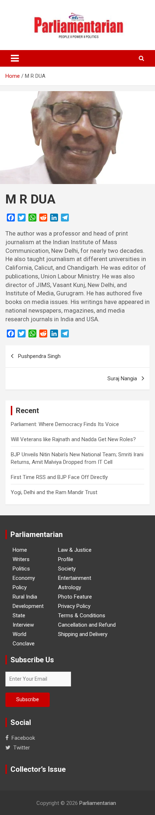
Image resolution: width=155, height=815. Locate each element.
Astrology (69, 587)
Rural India (25, 597)
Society (67, 568)
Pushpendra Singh (39, 356)
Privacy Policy (74, 606)
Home (20, 550)
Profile (65, 559)
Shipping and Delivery (82, 634)
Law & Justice (75, 550)
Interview (23, 625)
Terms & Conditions (81, 615)
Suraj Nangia (122, 378)
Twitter (21, 747)
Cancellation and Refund (87, 625)
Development (28, 606)
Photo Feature (75, 597)
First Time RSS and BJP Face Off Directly (59, 477)
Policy (20, 587)
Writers (21, 559)
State (19, 615)
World (19, 634)
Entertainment (74, 578)
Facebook (23, 738)
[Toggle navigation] (14, 58)
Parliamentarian (97, 803)
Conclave (24, 643)
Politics (21, 568)
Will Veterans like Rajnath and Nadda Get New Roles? (73, 439)
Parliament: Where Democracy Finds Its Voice (65, 424)
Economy (24, 578)
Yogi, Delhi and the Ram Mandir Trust (54, 492)
